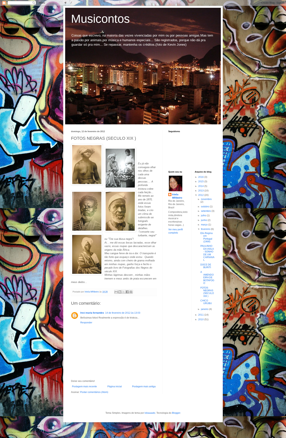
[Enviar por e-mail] (116, 292)
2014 (201, 186)
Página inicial (114, 386)
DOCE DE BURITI (205, 266)
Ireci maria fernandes (92, 312)
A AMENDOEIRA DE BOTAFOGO (207, 278)
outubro (205, 206)
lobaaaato (150, 413)
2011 (201, 314)
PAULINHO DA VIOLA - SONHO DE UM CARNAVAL (207, 253)
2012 (201, 195)
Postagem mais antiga (144, 386)
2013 (201, 190)
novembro (206, 199)
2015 (201, 181)
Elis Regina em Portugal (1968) (206, 237)
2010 (201, 319)
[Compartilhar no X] (123, 292)
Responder (86, 322)
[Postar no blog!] (120, 292)
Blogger (176, 413)
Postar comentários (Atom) (94, 392)
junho (204, 220)
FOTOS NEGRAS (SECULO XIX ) (207, 292)
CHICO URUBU (206, 302)
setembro (206, 211)
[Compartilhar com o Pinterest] (131, 292)
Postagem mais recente (84, 386)
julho (204, 215)
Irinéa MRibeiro (177, 196)
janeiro (205, 309)
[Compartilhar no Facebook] (127, 292)
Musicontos (100, 18)
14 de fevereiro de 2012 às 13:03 (122, 312)
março (204, 224)
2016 (201, 177)
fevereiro (206, 229)
